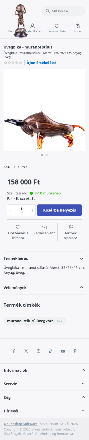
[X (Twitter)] (26, 351)
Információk (15, 370)
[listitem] (44, 110)
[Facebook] (14, 351)
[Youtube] (63, 351)
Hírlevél (11, 411)
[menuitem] (35, 321)
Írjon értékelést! (41, 62)
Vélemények (15, 287)
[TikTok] (51, 351)
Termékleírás (16, 258)
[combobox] (64, 11)
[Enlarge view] (44, 110)
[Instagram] (38, 351)
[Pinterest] (75, 351)
